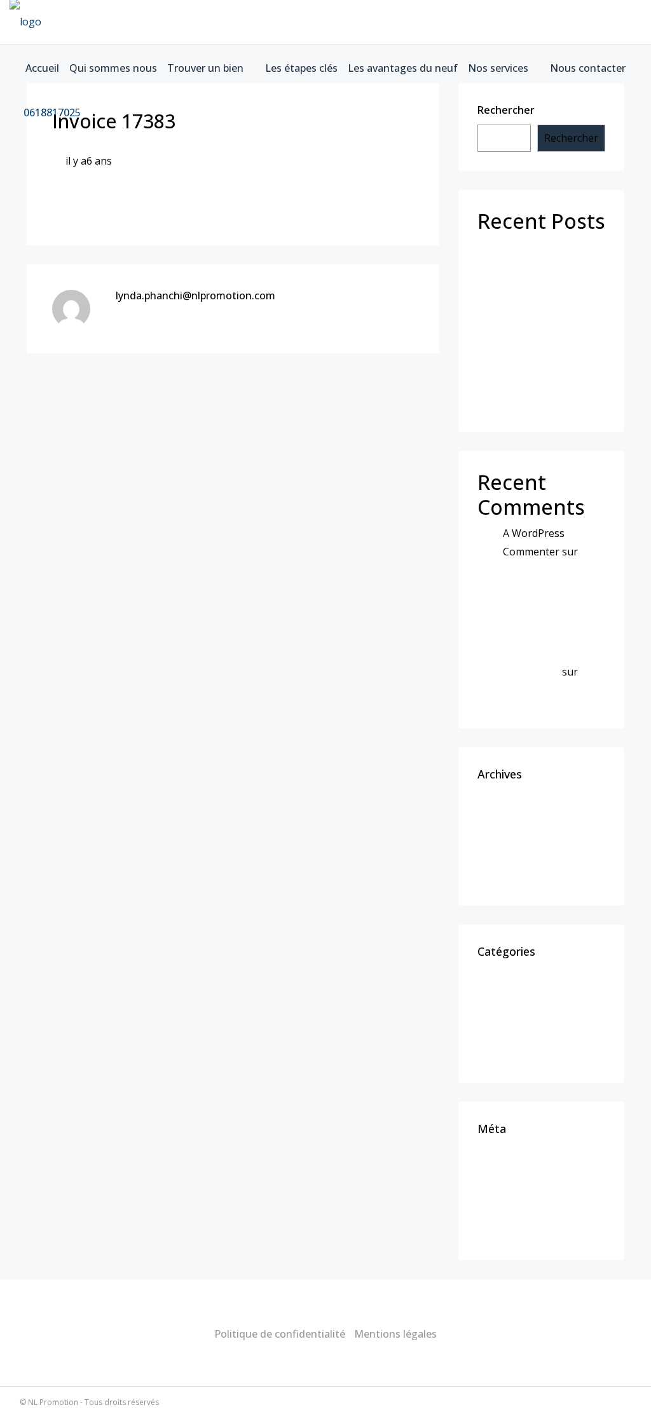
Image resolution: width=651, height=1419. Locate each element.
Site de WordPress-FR (538, 1232)
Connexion (512, 1165)
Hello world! (515, 273)
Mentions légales (395, 1334)
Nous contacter (588, 68)
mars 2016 (510, 855)
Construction (517, 1010)
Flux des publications (536, 1187)
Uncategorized (521, 1054)
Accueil (42, 68)
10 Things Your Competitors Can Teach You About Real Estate (547, 588)
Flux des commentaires (542, 1209)
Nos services (498, 68)
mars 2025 (510, 832)
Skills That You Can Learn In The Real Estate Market (543, 312)
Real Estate (513, 1032)
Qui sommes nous (113, 68)
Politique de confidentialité (279, 1334)
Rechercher (571, 138)
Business (507, 988)
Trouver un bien (205, 68)
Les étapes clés (301, 68)
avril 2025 (508, 810)
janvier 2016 (515, 877)
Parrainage (512, 251)
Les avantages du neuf (403, 68)
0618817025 (51, 112)
